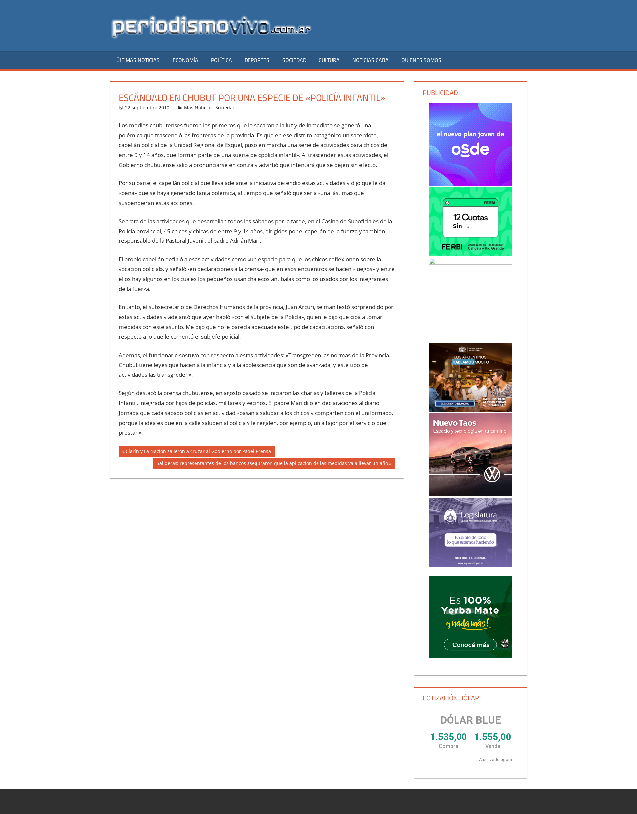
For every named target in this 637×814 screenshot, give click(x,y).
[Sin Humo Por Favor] (470, 377)
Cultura (329, 60)
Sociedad (294, 60)
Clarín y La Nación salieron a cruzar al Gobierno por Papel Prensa (198, 452)
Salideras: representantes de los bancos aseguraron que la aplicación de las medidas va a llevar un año (272, 464)
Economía (185, 60)
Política (221, 60)
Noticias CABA (370, 60)
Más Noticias (198, 107)
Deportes (257, 60)
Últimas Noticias (138, 60)
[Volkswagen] (470, 454)
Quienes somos (421, 60)
